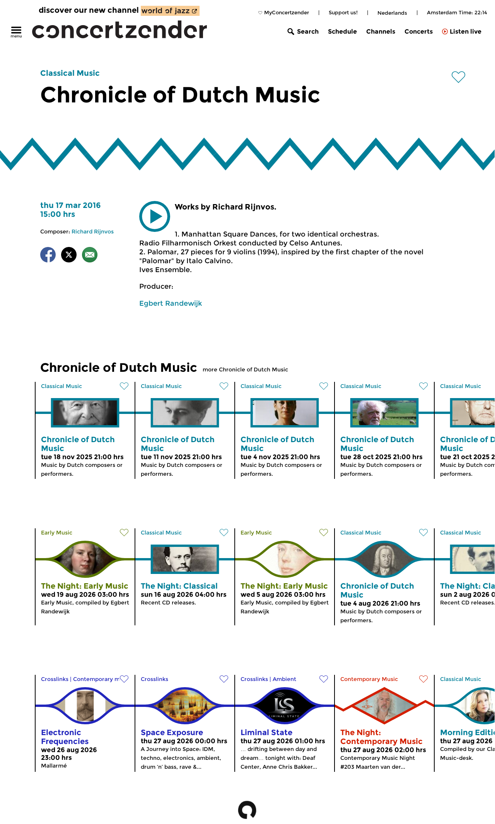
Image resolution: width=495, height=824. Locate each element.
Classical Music (70, 73)
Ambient (284, 679)
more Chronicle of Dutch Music (245, 369)
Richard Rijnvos (93, 231)
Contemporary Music (369, 679)
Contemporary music (102, 679)
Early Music (56, 532)
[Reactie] (89, 256)
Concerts (419, 31)
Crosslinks (54, 679)
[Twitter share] (69, 256)
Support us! (343, 12)
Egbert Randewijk (170, 303)
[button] (154, 216)
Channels (380, 31)
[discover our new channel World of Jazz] (170, 11)
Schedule (342, 31)
